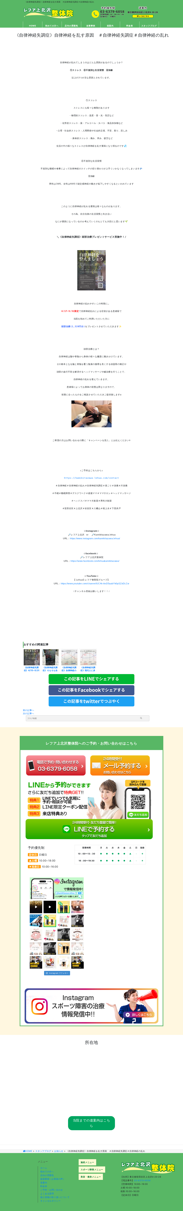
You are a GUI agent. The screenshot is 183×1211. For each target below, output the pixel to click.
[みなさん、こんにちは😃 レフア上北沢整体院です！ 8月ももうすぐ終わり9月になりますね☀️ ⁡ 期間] (50, 948)
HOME (32, 25)
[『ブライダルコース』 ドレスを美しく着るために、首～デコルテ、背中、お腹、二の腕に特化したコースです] (50, 934)
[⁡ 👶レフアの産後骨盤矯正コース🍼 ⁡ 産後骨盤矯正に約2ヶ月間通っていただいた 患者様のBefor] (63, 907)
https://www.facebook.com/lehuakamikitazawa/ (95, 561)
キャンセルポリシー (50, 1200)
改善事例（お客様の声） (52, 1179)
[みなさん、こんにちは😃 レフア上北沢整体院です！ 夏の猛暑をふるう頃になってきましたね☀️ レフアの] (36, 962)
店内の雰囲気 (71, 25)
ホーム (43, 1168)
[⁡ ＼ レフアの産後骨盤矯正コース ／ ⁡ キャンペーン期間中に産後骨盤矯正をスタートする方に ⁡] (77, 934)
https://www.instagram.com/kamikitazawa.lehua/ (95, 538)
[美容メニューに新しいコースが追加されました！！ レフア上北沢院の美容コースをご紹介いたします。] (36, 948)
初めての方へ (52, 25)
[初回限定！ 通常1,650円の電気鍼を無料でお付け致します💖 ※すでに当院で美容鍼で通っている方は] (77, 907)
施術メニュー (87, 1162)
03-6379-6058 (142, 1180)
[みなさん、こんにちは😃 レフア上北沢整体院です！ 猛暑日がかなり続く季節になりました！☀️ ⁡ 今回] (77, 962)
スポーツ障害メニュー (92, 1169)
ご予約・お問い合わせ (51, 1189)
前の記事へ (28, 710)
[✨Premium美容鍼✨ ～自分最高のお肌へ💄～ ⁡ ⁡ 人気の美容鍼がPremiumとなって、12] (36, 907)
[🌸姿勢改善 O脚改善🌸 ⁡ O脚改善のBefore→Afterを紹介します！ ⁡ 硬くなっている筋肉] (63, 962)
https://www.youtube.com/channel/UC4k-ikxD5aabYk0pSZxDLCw (95, 583)
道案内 (110, 25)
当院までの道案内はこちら (91, 1123)
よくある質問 (47, 1193)
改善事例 (90, 25)
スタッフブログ (149, 25)
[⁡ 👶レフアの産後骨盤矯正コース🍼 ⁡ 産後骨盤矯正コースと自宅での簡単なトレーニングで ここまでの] (50, 921)
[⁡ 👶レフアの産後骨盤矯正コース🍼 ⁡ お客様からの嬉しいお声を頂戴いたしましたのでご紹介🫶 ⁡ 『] (50, 962)
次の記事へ (28, 713)
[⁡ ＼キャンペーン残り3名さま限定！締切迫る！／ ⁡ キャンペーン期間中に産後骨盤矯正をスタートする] (36, 934)
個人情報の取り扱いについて (55, 1197)
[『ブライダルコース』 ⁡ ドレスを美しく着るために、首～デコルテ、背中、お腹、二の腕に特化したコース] (63, 921)
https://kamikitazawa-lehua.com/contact (91, 478)
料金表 (129, 25)
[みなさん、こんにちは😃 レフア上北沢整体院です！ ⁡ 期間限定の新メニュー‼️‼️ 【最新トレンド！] (50, 907)
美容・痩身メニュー (91, 1176)
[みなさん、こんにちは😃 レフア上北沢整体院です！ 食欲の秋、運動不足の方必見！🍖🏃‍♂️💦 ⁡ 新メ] (77, 921)
